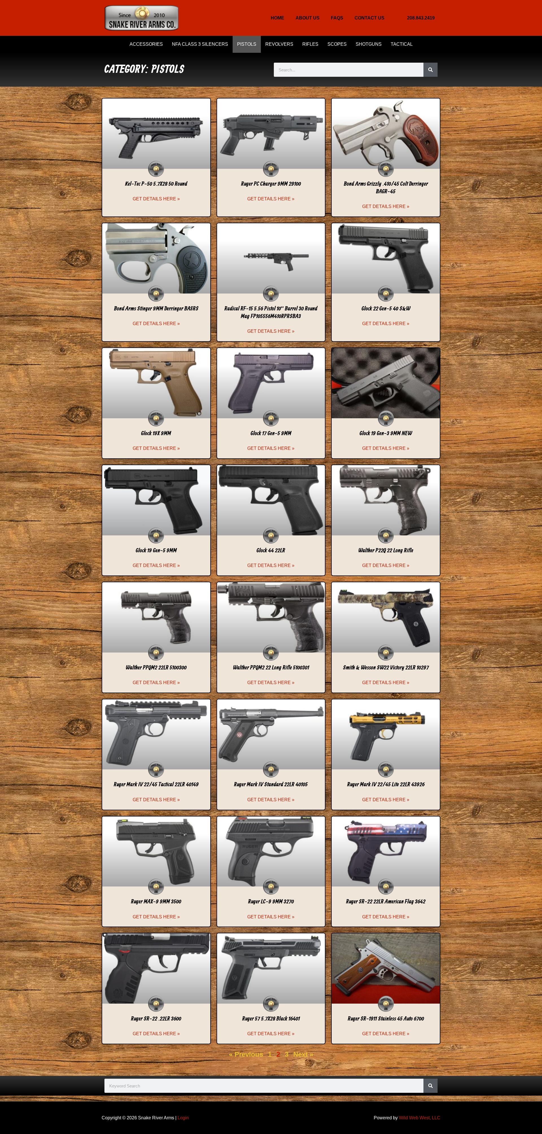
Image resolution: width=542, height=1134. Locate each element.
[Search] (430, 70)
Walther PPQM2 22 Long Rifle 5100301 (271, 667)
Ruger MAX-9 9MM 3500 (156, 901)
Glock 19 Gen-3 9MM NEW (386, 433)
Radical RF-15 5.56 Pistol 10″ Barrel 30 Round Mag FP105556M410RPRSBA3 (270, 312)
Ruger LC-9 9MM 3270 (271, 901)
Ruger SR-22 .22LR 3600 (156, 1019)
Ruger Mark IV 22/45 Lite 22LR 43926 (386, 784)
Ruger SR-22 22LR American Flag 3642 (385, 901)
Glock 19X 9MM (156, 433)
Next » (303, 1054)
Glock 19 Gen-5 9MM (156, 550)
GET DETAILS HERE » (156, 198)
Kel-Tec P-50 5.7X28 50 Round (156, 184)
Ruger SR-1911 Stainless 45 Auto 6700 (386, 1019)
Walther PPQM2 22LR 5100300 (156, 667)
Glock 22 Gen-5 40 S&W (386, 308)
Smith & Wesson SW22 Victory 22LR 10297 (386, 667)
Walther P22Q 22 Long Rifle (385, 550)
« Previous (246, 1054)
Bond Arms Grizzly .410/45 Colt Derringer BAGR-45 (386, 187)
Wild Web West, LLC (419, 1117)
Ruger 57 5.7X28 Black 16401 (271, 1019)
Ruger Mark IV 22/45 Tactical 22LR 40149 (156, 784)
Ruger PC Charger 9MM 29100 (271, 184)
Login (183, 1117)
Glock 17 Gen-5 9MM (271, 433)
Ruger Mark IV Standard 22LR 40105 (271, 784)
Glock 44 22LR (271, 550)
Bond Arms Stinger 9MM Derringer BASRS (156, 308)
